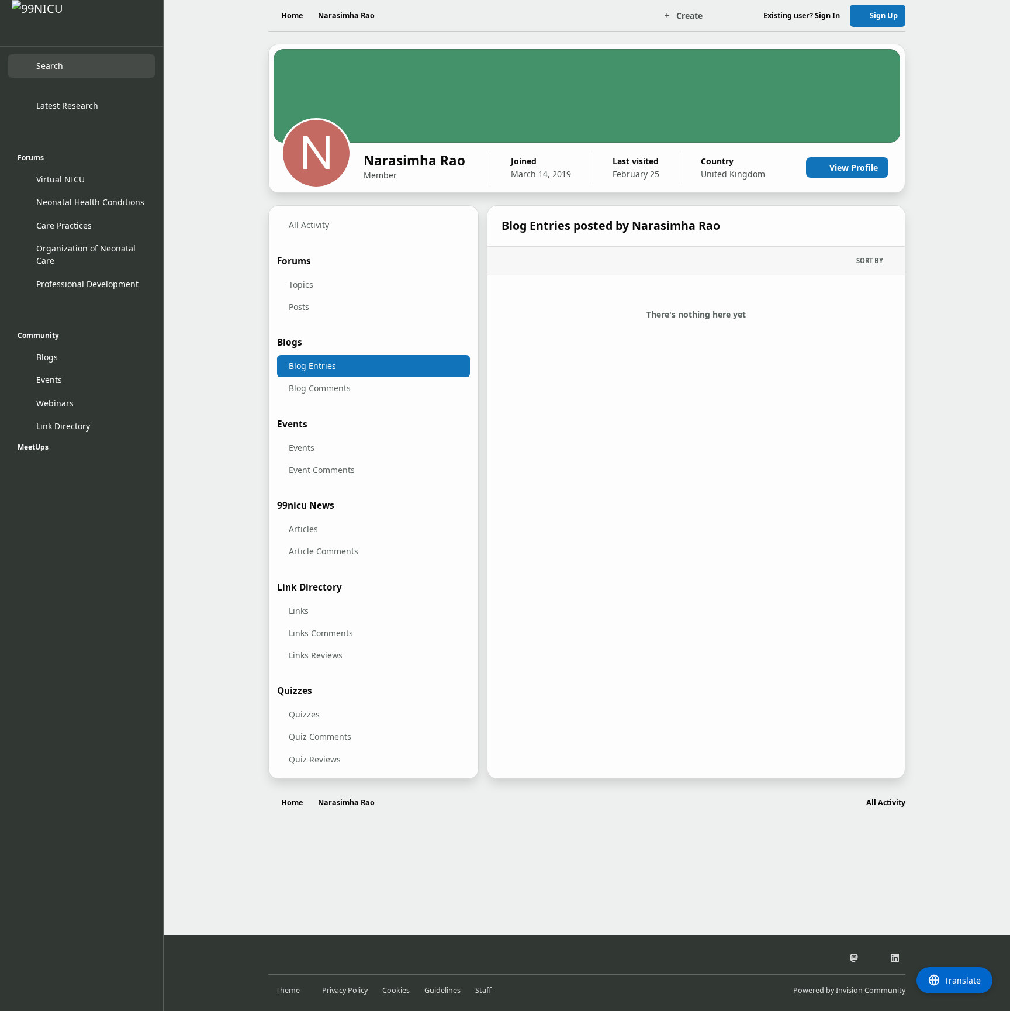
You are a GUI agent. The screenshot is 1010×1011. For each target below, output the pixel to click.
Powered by (849, 990)
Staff (483, 990)
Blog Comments (320, 388)
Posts (299, 306)
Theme (289, 990)
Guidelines (442, 990)
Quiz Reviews (315, 759)
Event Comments (322, 469)
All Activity (309, 224)
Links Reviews (316, 655)
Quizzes (304, 714)
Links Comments (321, 633)
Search (49, 66)
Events (301, 447)
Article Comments (323, 551)
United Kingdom (733, 174)
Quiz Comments (320, 736)
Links (299, 610)
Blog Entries (312, 365)
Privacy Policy (345, 990)
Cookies (396, 990)
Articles (303, 528)
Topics (301, 284)
